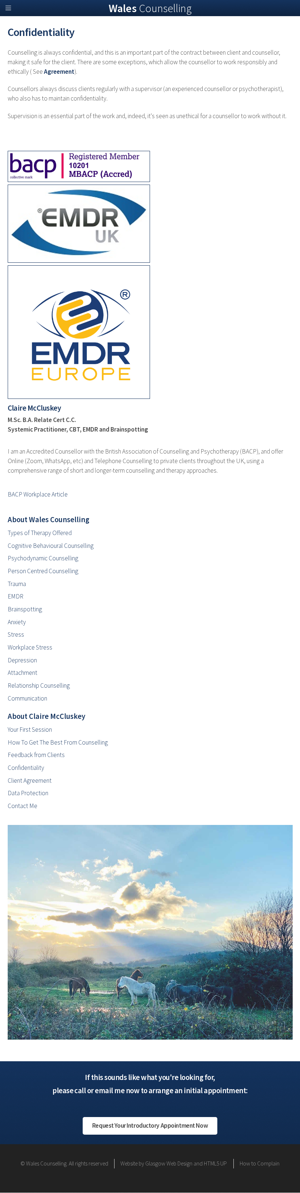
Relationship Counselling (39, 685)
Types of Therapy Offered (40, 533)
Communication (27, 698)
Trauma (17, 584)
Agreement (59, 72)
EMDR (15, 596)
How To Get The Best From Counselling (58, 742)
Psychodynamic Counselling (43, 558)
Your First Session (30, 729)
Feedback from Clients (36, 755)
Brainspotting (25, 609)
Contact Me (22, 806)
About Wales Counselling (48, 519)
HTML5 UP (215, 1163)
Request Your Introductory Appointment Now (150, 1125)
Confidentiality (26, 768)
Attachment (22, 673)
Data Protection (28, 793)
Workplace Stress (30, 647)
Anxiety (17, 622)
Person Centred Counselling (43, 571)
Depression (22, 660)
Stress (16, 634)
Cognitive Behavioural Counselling (51, 546)
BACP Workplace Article (38, 494)
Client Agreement (30, 780)
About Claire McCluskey (46, 716)
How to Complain (260, 1163)
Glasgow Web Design (168, 1163)
